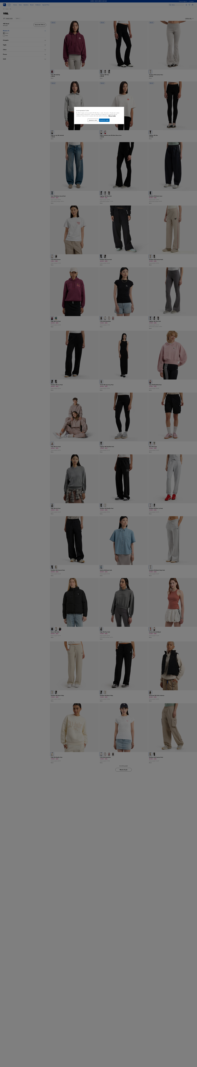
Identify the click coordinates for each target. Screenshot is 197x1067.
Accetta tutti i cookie (104, 120)
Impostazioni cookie (93, 120)
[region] (99, 115)
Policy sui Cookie (112, 116)
